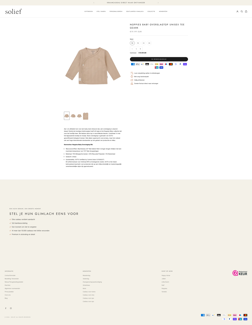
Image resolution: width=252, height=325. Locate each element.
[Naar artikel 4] (85, 116)
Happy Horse (166, 275)
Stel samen (101, 11)
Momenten (163, 11)
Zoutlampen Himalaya (135, 11)
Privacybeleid (9, 291)
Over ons (8, 295)
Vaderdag (86, 278)
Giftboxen (89, 11)
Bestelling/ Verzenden (12, 278)
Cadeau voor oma (88, 295)
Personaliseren (116, 11)
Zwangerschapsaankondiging (92, 282)
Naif (163, 285)
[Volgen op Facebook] (6, 308)
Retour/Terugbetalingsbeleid (14, 282)
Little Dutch (165, 282)
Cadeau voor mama (89, 291)
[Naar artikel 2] (73, 116)
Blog (6, 298)
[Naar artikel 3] (79, 116)
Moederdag (86, 275)
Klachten (7, 285)
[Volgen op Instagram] (11, 308)
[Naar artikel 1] (66, 116)
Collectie (151, 11)
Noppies (164, 288)
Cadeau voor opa (88, 298)
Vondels (164, 291)
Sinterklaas (86, 285)
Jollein (164, 278)
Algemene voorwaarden (12, 288)
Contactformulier (10, 275)
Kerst (84, 288)
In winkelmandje (159, 59)
